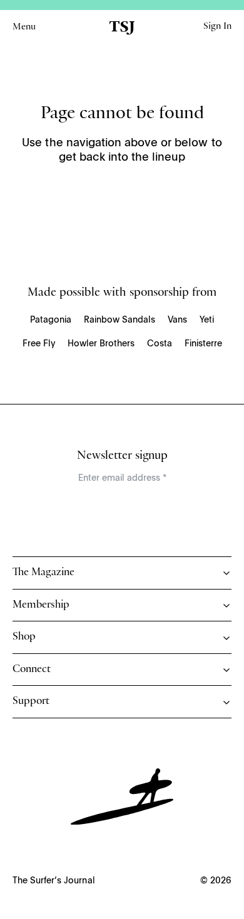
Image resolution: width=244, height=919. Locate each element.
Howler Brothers (101, 343)
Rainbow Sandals (119, 320)
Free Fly (39, 343)
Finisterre (203, 343)
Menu (24, 28)
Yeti (207, 320)
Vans (177, 320)
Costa (159, 343)
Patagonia (50, 320)
